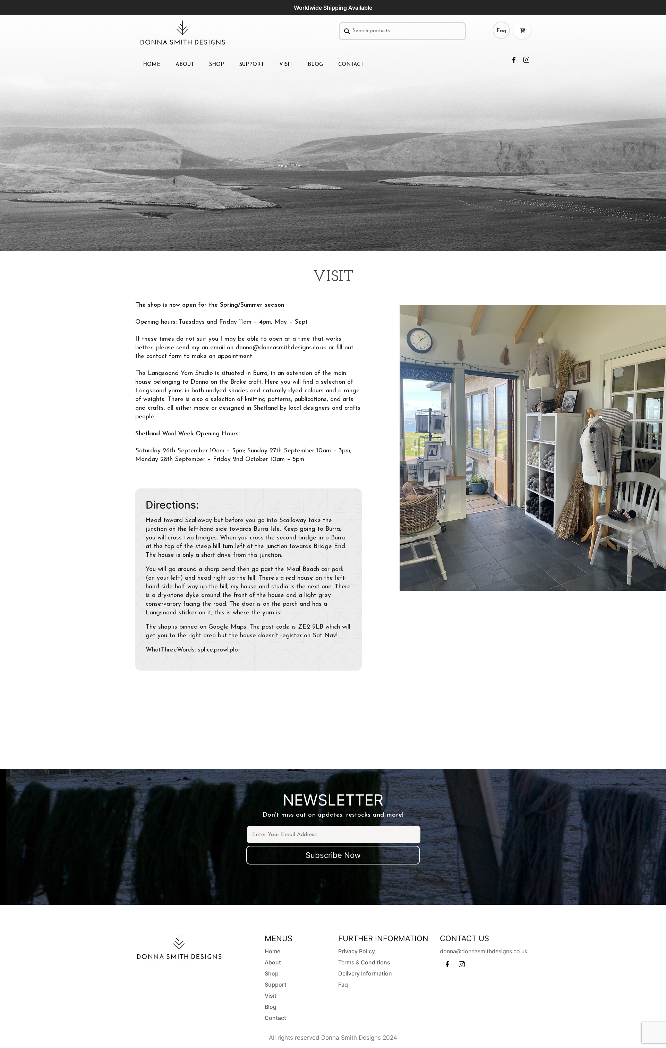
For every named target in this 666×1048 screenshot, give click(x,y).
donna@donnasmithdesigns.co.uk (484, 951)
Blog (315, 64)
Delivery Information (365, 973)
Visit (285, 64)
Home (151, 64)
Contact (351, 64)
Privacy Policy (356, 951)
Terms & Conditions (364, 962)
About (185, 64)
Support (251, 64)
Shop (216, 64)
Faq (501, 31)
